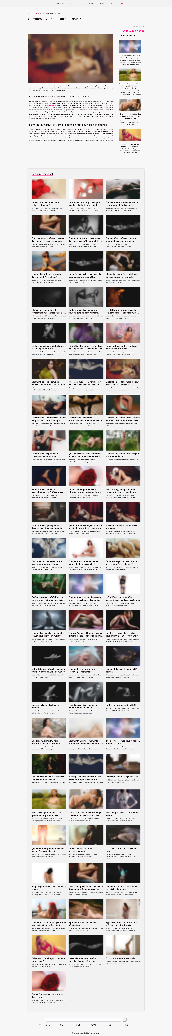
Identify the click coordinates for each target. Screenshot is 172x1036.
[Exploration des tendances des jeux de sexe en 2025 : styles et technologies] (123, 368)
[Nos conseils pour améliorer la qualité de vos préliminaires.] (130, 75)
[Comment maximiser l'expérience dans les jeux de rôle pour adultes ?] (86, 225)
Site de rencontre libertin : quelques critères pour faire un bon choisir (130, 116)
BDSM (91, 3)
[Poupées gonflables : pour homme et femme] (49, 873)
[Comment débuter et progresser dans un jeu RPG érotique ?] (49, 261)
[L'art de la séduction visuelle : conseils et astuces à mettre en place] (86, 945)
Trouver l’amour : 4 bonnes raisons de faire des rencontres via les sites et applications (85, 636)
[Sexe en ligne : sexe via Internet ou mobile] (123, 799)
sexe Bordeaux (51, 105)
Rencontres (60, 3)
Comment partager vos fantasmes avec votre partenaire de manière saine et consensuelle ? (85, 600)
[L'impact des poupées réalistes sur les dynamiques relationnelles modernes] (123, 261)
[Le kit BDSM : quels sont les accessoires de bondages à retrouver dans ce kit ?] (123, 584)
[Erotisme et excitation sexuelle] (123, 945)
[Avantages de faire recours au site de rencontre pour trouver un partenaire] (86, 763)
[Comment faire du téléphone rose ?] (123, 763)
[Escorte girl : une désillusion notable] (49, 691)
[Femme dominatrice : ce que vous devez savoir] (49, 981)
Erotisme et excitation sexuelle (120, 958)
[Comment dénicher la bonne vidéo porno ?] (123, 656)
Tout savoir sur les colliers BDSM (121, 705)
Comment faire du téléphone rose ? (122, 776)
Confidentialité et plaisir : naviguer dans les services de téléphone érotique (48, 241)
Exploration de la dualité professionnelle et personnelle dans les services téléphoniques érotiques (86, 420)
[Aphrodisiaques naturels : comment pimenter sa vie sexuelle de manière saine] (49, 656)
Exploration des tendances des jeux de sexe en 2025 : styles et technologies (122, 384)
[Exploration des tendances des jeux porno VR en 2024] (123, 440)
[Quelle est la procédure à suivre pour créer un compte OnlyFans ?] (123, 620)
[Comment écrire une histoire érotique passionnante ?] (86, 656)
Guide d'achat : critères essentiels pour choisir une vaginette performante (85, 277)
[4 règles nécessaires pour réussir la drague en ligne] (130, 46)
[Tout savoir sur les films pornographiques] (86, 835)
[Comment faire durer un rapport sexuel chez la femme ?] (123, 873)
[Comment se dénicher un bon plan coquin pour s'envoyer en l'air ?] (49, 620)
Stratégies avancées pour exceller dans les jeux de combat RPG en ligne (85, 384)
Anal (81, 3)
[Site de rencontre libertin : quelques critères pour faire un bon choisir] (130, 105)
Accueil (30, 13)
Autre (112, 3)
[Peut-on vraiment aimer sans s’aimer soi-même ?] (49, 189)
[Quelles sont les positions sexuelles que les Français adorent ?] (49, 835)
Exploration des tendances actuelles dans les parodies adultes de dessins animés (123, 420)
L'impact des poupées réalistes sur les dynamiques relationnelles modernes (122, 277)
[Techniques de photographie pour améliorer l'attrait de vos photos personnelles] (86, 189)
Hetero (102, 3)
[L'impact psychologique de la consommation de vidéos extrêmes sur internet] (49, 297)
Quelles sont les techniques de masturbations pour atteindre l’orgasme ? (46, 743)
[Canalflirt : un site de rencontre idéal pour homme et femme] (49, 548)
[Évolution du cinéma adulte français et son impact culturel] (49, 333)
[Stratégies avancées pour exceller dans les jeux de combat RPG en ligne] (86, 368)
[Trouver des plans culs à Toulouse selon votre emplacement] (49, 763)
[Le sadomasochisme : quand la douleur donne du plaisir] (86, 691)
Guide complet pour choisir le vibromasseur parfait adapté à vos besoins (85, 492)
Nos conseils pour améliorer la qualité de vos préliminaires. (130, 86)
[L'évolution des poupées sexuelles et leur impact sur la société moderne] (86, 333)
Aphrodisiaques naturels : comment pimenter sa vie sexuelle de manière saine (49, 672)
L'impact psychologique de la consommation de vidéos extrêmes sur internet (48, 313)
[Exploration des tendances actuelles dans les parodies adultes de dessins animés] (123, 404)
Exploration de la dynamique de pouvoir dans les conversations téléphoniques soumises (84, 313)
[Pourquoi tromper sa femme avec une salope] (123, 512)
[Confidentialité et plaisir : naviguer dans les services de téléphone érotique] (49, 225)
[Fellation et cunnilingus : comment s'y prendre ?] (130, 135)
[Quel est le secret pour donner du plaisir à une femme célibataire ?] (86, 440)
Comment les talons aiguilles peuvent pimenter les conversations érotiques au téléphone (49, 384)
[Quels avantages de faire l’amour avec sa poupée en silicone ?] (123, 548)
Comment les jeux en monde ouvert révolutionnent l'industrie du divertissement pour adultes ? (122, 205)
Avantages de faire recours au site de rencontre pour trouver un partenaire (85, 779)
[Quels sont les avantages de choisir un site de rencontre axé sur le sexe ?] (86, 512)
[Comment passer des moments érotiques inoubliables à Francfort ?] (86, 727)
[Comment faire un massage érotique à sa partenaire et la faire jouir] (49, 909)
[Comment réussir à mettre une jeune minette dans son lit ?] (86, 548)
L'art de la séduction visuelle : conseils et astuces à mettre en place (83, 961)
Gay (72, 3)
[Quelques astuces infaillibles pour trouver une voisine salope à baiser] (49, 584)
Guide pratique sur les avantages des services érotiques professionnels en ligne (121, 349)
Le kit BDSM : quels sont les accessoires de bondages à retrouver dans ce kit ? (123, 600)
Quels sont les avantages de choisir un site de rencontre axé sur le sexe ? (85, 528)
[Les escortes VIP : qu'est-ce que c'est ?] (123, 835)
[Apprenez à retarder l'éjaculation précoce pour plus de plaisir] (123, 909)
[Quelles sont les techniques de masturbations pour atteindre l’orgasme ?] (49, 727)
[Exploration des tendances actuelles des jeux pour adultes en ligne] (49, 404)
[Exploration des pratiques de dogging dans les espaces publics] (49, 512)
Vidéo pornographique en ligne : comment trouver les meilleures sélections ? (121, 492)
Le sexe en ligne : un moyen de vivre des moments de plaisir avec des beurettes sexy (86, 889)
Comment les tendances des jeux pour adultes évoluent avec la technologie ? (121, 241)
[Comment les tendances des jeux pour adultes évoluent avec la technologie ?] (123, 225)
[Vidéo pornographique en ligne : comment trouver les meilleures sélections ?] (123, 476)
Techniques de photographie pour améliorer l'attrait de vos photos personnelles (85, 205)
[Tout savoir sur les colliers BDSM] (123, 691)
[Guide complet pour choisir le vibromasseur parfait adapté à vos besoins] (86, 476)
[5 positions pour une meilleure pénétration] (86, 909)
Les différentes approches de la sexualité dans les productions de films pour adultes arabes (121, 313)
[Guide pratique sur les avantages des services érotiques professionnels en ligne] (123, 333)
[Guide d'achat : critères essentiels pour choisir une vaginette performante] (86, 261)
